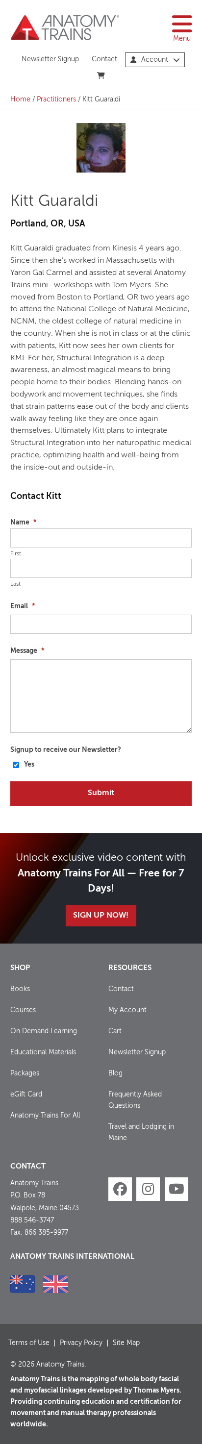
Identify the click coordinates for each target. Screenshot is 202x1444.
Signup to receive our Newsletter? (65, 750)
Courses (23, 1010)
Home (20, 99)
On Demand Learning (43, 1031)
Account (154, 59)
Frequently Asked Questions (135, 1100)
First (15, 554)
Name (23, 522)
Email (22, 606)
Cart (115, 1031)
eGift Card (26, 1094)
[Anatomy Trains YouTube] (176, 1189)
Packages (24, 1073)
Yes (29, 764)
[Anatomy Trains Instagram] (148, 1189)
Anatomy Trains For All (45, 1115)
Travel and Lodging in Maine (141, 1132)
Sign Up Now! (100, 916)
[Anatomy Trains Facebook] (120, 1189)
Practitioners (56, 99)
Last (15, 584)
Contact (104, 59)
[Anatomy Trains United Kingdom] (55, 1284)
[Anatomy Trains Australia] (22, 1284)
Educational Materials (43, 1052)
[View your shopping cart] (101, 76)
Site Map (126, 1343)
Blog (115, 1073)
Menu (182, 38)
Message (27, 650)
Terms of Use (29, 1343)
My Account (127, 1010)
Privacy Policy (81, 1343)
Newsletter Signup (50, 59)
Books (20, 989)
